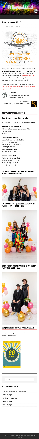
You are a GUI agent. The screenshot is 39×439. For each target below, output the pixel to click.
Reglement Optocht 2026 (10, 142)
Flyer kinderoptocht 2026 (10, 162)
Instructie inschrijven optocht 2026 (13, 140)
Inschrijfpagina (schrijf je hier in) (12, 151)
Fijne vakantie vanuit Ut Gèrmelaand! (14, 391)
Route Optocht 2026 (8, 147)
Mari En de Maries (28, 75)
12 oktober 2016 (8, 26)
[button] (36, 16)
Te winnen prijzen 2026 (9, 149)
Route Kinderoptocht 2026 (10, 160)
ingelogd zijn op (13, 122)
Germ (18, 26)
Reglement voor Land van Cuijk (12, 144)
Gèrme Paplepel (7, 395)
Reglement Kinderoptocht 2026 (12, 158)
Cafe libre (16, 87)
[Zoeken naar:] (19, 379)
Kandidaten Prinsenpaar (9, 398)
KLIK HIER (5, 133)
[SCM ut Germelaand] (19, 13)
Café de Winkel (7, 87)
